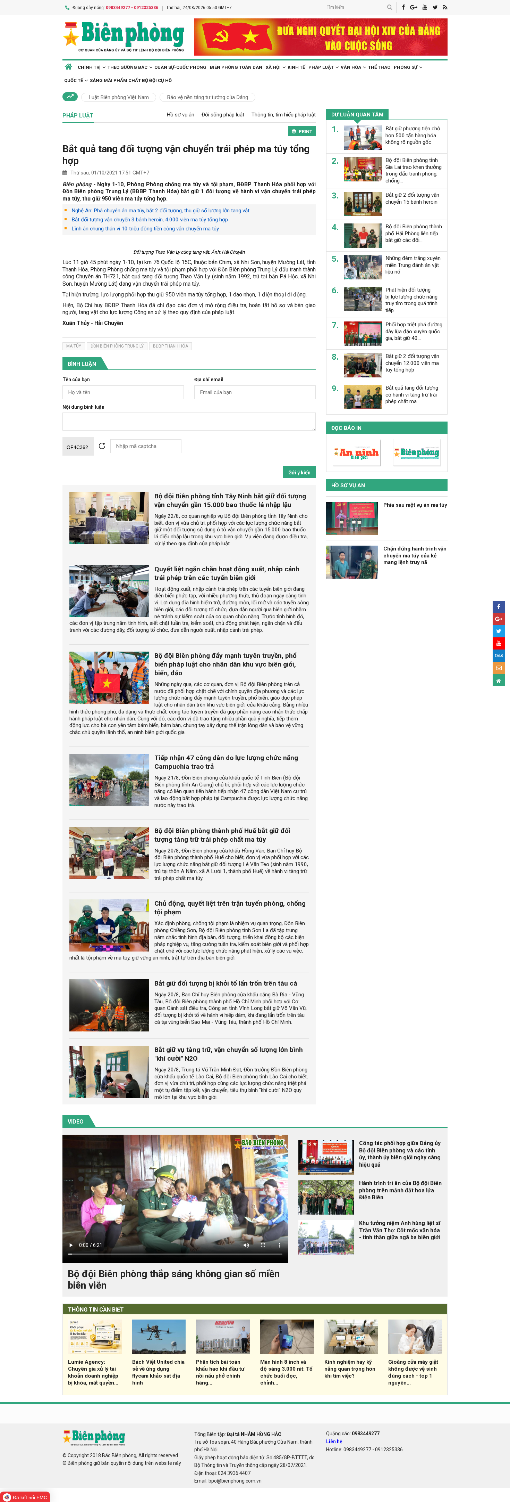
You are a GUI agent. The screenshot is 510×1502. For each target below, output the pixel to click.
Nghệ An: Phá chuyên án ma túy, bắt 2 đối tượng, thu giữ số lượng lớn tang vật (160, 210)
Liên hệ (334, 1441)
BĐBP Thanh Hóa (170, 346)
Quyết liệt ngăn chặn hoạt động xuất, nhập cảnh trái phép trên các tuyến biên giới (226, 573)
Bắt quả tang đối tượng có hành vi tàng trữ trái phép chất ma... (411, 395)
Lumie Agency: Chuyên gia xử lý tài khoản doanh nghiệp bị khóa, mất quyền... (93, 1372)
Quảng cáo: (353, 1433)
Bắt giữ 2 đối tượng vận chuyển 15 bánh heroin (412, 198)
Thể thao (379, 67)
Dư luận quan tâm (357, 115)
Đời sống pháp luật (223, 114)
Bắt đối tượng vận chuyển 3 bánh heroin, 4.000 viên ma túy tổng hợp (149, 220)
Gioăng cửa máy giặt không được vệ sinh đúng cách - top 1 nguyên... (413, 1372)
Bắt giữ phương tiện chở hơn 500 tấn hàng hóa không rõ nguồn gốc (412, 135)
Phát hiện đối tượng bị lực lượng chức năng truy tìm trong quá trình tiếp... (411, 300)
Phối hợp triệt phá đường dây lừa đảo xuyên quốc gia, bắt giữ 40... (413, 331)
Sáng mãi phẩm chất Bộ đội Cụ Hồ (131, 80)
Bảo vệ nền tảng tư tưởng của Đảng (207, 97)
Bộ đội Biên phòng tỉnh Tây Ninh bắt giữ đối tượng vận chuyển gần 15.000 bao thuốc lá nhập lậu (230, 500)
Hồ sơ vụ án (180, 114)
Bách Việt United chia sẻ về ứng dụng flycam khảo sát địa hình (158, 1372)
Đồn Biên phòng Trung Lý (117, 346)
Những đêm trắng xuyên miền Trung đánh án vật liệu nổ (413, 265)
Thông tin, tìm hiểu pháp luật (284, 114)
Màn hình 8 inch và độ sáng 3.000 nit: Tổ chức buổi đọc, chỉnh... (286, 1372)
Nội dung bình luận (83, 407)
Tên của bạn (76, 379)
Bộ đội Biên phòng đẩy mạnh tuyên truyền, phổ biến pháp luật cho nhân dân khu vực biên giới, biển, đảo (225, 664)
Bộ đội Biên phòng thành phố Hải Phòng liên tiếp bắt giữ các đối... (413, 233)
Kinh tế (296, 67)
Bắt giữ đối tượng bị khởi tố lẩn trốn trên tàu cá (225, 983)
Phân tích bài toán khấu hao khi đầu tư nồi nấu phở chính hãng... (220, 1372)
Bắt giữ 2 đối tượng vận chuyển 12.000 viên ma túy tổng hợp (412, 363)
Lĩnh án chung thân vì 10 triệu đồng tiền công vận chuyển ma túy (145, 229)
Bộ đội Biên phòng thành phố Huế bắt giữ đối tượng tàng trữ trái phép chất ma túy (222, 835)
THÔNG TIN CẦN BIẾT (96, 1309)
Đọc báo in (346, 428)
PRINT (305, 131)
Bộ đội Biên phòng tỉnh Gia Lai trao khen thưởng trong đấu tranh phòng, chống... (413, 170)
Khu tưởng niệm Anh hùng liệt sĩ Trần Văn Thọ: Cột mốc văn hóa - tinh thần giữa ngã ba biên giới (399, 1230)
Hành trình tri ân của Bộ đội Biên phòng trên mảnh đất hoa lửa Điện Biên (400, 1190)
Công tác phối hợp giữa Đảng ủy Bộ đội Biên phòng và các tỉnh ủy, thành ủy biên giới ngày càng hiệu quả (400, 1154)
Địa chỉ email (208, 379)
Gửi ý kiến (299, 472)
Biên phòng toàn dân (236, 67)
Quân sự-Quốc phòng (180, 67)
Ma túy (73, 346)
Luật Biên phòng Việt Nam (118, 97)
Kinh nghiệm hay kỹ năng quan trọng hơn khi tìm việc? (349, 1369)
